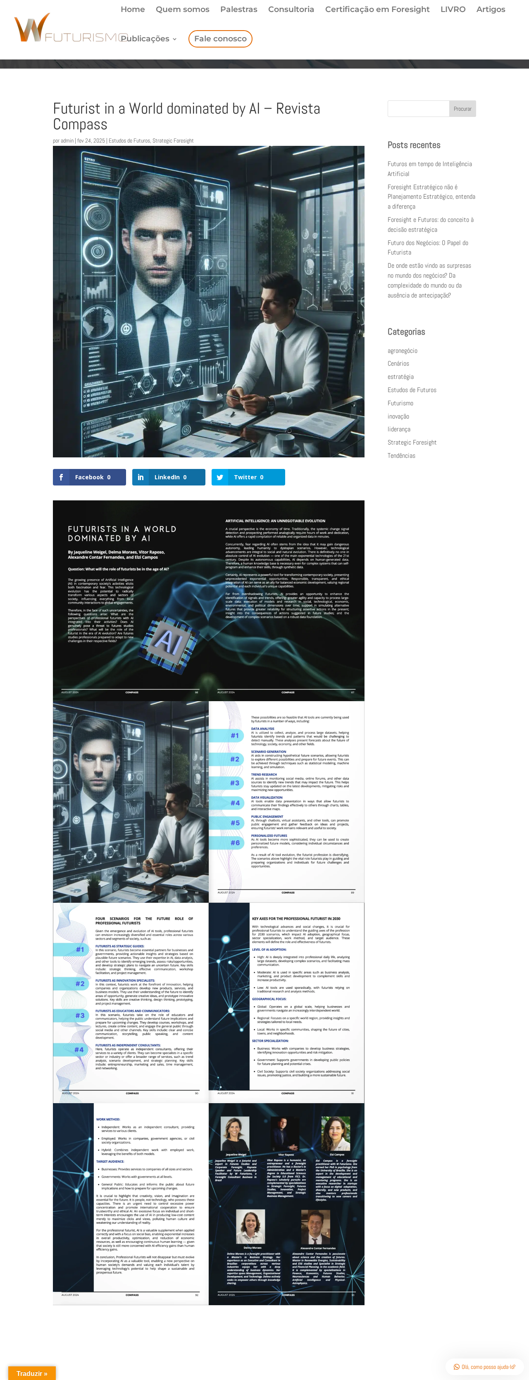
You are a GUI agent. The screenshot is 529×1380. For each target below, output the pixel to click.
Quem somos (183, 10)
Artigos (491, 10)
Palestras (238, 10)
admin (67, 140)
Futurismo (400, 403)
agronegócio (402, 350)
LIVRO (453, 10)
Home (133, 10)
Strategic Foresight (173, 140)
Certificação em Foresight (377, 10)
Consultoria (291, 10)
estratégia (401, 376)
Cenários (398, 363)
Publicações (145, 39)
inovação (398, 416)
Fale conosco (220, 38)
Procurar (463, 108)
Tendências (401, 455)
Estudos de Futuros (129, 140)
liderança (399, 429)
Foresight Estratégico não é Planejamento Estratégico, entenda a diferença (431, 197)
